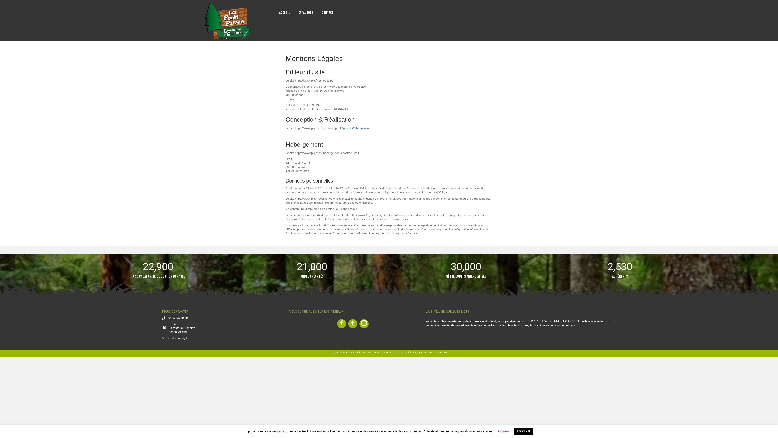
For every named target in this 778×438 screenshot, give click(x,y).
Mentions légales (407, 352)
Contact (328, 13)
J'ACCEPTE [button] (524, 431)
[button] (341, 323)
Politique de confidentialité (432, 352)
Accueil (284, 13)
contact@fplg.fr (178, 338)
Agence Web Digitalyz (355, 128)
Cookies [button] (503, 431)
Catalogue (305, 13)
